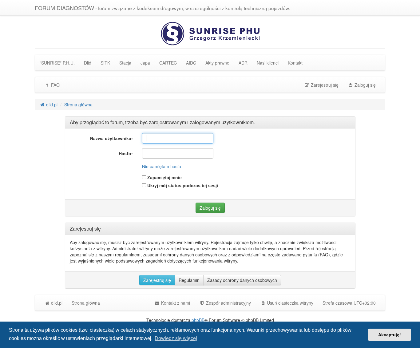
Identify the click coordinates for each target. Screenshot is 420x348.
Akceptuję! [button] (389, 334)
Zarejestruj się (157, 280)
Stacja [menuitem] (125, 63)
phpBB (198, 320)
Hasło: (126, 153)
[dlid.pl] (210, 33)
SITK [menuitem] (105, 63)
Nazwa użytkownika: (111, 138)
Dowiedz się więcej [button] (176, 338)
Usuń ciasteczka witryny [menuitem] (289, 303)
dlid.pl (56, 303)
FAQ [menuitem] (55, 85)
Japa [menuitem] (145, 63)
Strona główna (86, 303)
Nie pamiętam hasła (161, 166)
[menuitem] (225, 302)
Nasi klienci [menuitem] (268, 63)
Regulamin (189, 280)
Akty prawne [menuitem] (217, 63)
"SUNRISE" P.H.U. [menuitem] (57, 63)
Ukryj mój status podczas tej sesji (182, 185)
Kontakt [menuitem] (295, 63)
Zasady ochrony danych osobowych (242, 280)
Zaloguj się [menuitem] (364, 85)
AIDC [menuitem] (191, 63)
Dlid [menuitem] (87, 63)
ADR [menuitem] (243, 63)
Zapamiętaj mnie (164, 177)
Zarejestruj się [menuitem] (324, 85)
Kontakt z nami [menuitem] (175, 303)
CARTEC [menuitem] (168, 63)
